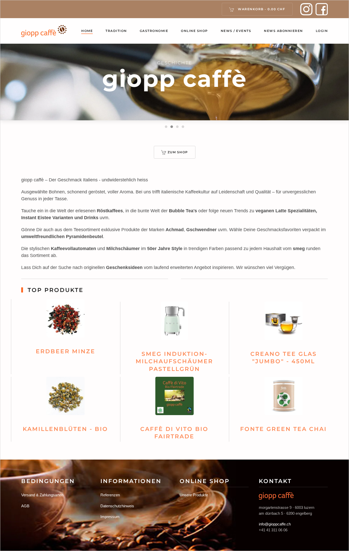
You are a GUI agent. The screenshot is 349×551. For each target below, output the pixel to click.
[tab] (166, 126)
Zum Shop (178, 152)
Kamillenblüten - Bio (65, 429)
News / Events (236, 31)
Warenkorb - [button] (261, 9)
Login (322, 31)
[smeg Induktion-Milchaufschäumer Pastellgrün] (174, 323)
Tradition (116, 31)
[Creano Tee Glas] (283, 323)
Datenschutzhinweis (117, 506)
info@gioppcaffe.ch (275, 524)
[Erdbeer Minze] (65, 320)
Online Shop (194, 31)
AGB (25, 506)
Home (87, 31)
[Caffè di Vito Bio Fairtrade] (174, 398)
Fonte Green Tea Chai (283, 429)
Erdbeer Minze (65, 351)
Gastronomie (154, 31)
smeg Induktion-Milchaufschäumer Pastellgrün (174, 361)
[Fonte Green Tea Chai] (283, 398)
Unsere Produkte (194, 495)
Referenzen (110, 495)
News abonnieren (283, 31)
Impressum (110, 516)
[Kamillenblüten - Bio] (65, 398)
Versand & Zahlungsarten (42, 495)
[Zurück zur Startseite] (44, 31)
